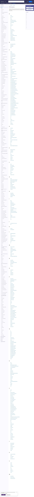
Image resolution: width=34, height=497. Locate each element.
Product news (2, 337)
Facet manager (2, 120)
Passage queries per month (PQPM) (3, 189)
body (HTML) (11, 45)
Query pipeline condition (3, 232)
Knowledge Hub (2, 157)
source (11, 428)
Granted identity (2, 133)
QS (10, 336)
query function (12, 343)
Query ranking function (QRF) (4, 240)
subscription (11, 439)
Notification (2, 181)
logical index (11, 239)
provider (11, 325)
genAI (11, 178)
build (11, 47)
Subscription (2, 309)
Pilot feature (2, 201)
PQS (10, 303)
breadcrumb (11, 46)
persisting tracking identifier (13, 290)
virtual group (11, 466)
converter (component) (12, 76)
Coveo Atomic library (3, 61)
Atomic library (12, 29)
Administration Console (13, 20)
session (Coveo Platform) (13, 419)
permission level (12, 285)
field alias (11, 172)
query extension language (13, 342)
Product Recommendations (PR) (4, 217)
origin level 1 (11, 272)
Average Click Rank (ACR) (3, 26)
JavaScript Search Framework (13, 223)
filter (10, 173)
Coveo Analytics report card (13, 92)
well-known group (12, 477)
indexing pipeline (12, 207)
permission (11, 283)
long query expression (12, 240)
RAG (10, 362)
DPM (11, 142)
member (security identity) (13, 250)
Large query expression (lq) (3, 158)
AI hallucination (2, 13)
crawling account (12, 120)
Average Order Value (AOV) (4, 27)
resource (11, 380)
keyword (11, 228)
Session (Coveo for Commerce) (4, 292)
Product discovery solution (3, 212)
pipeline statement (12, 297)
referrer (11, 368)
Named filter (2, 176)
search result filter (12, 400)
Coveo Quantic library (3, 79)
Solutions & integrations (9, 3)
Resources (14, 3)
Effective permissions (3, 105)
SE (10, 391)
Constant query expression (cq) (4, 49)
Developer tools (31, 3)
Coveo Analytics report (12, 91)
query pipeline (12, 344)
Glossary (2, 7)
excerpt (11, 156)
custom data (11, 124)
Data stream (2, 93)
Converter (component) (3, 54)
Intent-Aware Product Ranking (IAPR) (4, 151)
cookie (11, 77)
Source (2, 303)
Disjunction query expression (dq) (4, 98)
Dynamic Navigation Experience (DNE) (4, 103)
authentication (12, 34)
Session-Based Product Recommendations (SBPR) (3, 295)
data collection (12, 130)
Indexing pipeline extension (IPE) (4, 147)
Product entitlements (3, 336)
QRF (10, 335)
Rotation (2, 265)
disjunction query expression (13, 137)
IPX (10, 214)
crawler (11, 119)
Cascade (2, 32)
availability (11, 36)
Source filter (2, 304)
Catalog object (2, 41)
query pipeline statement (13, 350)
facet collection (12, 165)
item (10, 219)
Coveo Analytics (12, 79)
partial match (11, 278)
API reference (25, 3)
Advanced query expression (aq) (4, 12)
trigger (11, 450)
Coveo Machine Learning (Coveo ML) (4, 72)
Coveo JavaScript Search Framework (3, 70)
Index (1, 146)
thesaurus (11, 445)
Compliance (2, 4)
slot (10, 421)
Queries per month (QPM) (3, 226)
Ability (1, 8)
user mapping (11, 456)
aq (10, 27)
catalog (11, 57)
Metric (1, 171)
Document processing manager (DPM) (4, 100)
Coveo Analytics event (12, 85)
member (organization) (12, 249)
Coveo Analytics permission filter (14, 90)
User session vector (3, 322)
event (11, 154)
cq (10, 117)
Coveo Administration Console (13, 78)
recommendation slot (12, 367)
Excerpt (2, 111)
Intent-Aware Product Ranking (13, 212)
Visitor (1, 332)
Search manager (2, 270)
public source (11, 326)
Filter (1, 125)
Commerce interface (3, 46)
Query (1, 227)
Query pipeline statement (3, 236)
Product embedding (3, 213)
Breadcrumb (2, 31)
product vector (12, 319)
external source (12, 160)
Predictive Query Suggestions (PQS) (4, 207)
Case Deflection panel (3, 36)
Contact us (30, 7)
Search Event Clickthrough (13, 393)
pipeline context (12, 292)
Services (2, 340)
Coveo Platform (3, 3)
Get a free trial (30, 1)
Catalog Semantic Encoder (13, 63)
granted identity (12, 184)
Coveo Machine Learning (13, 104)
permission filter (12, 284)
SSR (10, 432)
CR (10, 118)
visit (10, 467)
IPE (10, 213)
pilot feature (11, 291)
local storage (11, 238)
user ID (11, 455)
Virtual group (2, 327)
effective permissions (12, 149)
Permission (2, 192)
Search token (2, 274)
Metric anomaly (2, 172)
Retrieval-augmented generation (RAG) (4, 264)
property (11, 324)
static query (11, 434)
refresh (11, 369)
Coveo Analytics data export (13, 83)
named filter (11, 260)
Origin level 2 (2, 185)
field (10, 171)
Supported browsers (3, 341)
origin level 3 (11, 274)
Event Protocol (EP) (3, 110)
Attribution (2, 18)
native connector (12, 261)
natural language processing (13, 262)
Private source (2, 208)
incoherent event (12, 205)
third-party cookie (12, 446)
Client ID (2, 45)
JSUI (10, 224)
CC (10, 65)
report (11, 375)
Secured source (2, 278)
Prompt (2, 221)
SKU (10, 420)
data (10, 129)
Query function (2, 231)
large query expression (12, 233)
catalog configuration (12, 58)
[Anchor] (10, 13)
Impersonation (2, 142)
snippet (11, 426)
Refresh (2, 252)
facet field (11, 167)
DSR (10, 144)
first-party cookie (12, 174)
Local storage (2, 162)
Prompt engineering (3, 222)
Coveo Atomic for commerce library (4, 59)
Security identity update (3, 284)
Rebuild (2, 245)
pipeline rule (11, 296)
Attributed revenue (3, 17)
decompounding (12, 135)
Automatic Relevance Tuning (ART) (4, 22)
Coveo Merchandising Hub (13, 105)
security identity (12, 405)
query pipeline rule (12, 349)
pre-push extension (12, 305)
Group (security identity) (3, 137)
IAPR (10, 200)
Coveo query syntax (12, 112)
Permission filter (2, 193)
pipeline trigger (12, 298)
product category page (12, 310)
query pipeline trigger (12, 351)
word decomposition (12, 478)
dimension (11, 136)
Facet (1, 115)
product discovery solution (13, 312)
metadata (11, 251)
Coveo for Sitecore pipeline (3, 65)
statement (11, 433)
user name (11, 457)
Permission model (3, 196)
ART (10, 28)
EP (10, 153)
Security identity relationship (4, 283)
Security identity (2, 279)
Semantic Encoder (12, 413)
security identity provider (13, 407)
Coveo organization (12, 106)
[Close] (16, 492)
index (11, 206)
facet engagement (12, 166)
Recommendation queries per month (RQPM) (4, 247)
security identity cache (12, 406)
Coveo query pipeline (12, 111)
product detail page (12, 311)
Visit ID (2, 331)
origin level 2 (11, 273)
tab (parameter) (12, 444)
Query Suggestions (12, 355)
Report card (2, 258)
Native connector (3, 177)
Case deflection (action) (3, 35)
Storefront (2, 308)
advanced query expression (13, 21)
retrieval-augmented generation (13, 381)
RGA (10, 382)
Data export (2, 92)
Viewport (2, 326)
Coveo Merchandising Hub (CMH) (4, 74)
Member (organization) (3, 167)
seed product (11, 412)
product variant (12, 318)
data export (11, 131)
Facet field (2, 119)
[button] (0, 4)
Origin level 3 (2, 186)
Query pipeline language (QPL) (4, 235)
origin (11, 271)
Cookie (2, 55)
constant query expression (13, 71)
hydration (11, 196)
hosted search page (12, 195)
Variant (2, 323)
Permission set (2, 197)
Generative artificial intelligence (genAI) (4, 128)
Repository (2, 259)
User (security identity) (3, 318)
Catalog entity (2, 40)
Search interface (2, 269)
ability (11, 15)
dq (10, 143)
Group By (2, 138)
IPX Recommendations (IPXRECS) (4, 153)
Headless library (12, 194)
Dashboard (2, 88)
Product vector (2, 218)
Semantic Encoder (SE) (3, 288)
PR (10, 304)
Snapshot (2, 299)
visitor (11, 468)
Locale (1, 163)
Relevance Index (12, 374)
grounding (11, 185)
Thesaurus (2, 313)
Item (1, 154)
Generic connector (3, 132)
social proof (11, 427)
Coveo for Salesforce (12, 97)
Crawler (2, 84)
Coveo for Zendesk (3, 66)
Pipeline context (2, 202)
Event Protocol (12, 155)
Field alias (2, 124)
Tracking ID (2, 317)
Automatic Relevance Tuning (13, 35)
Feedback (27, 1)
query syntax (11, 356)
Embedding (2, 106)
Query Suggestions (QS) (3, 241)
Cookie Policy (6, 493)
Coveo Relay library (3, 83)
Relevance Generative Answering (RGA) (4, 254)
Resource (2, 262)
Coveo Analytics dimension (13, 84)
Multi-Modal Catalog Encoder (13, 256)
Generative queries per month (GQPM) (4, 130)
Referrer (2, 251)
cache (11, 51)
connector (11, 70)
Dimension (2, 97)
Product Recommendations (13, 317)
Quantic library (12, 337)
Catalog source (12, 64)
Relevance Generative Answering (14, 373)
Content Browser (2, 50)
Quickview (11, 357)
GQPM (11, 183)
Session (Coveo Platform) (3, 293)
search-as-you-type (12, 392)
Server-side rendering (12, 414)
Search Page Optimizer (13, 399)
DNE (10, 138)
